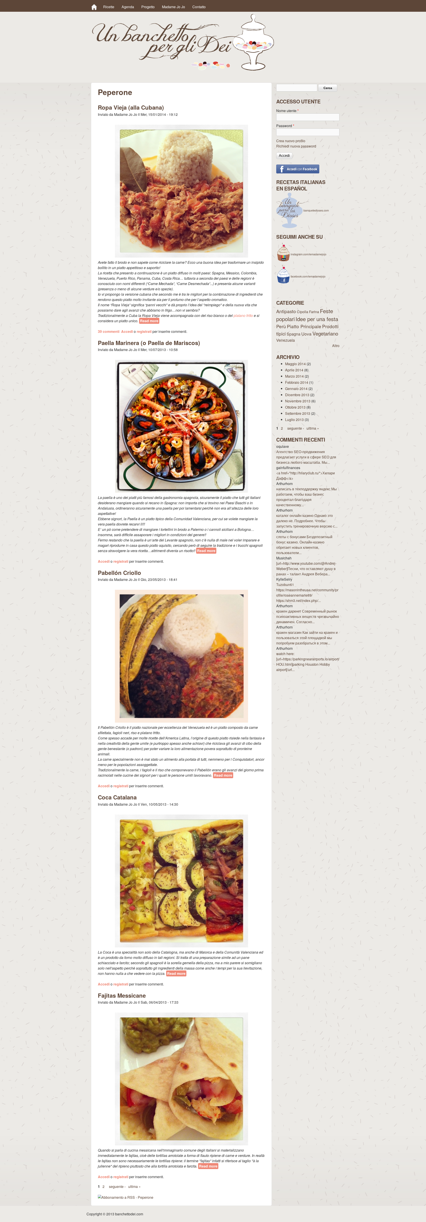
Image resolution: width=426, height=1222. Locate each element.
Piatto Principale (304, 326)
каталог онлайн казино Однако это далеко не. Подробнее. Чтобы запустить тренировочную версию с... (306, 521)
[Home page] (183, 69)
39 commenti (108, 331)
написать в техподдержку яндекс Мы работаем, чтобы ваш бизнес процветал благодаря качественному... (306, 496)
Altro (335, 345)
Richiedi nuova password (296, 146)
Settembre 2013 (297, 413)
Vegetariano (325, 333)
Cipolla (302, 311)
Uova (306, 334)
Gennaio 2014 (296, 388)
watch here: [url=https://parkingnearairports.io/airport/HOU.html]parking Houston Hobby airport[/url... (307, 661)
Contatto (199, 6)
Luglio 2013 (294, 419)
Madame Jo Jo (173, 6)
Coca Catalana (117, 797)
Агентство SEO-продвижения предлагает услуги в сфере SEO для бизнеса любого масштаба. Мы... (306, 457)
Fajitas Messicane (122, 995)
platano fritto (243, 315)
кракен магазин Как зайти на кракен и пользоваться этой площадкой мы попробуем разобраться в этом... (307, 638)
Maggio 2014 (295, 363)
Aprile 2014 (294, 369)
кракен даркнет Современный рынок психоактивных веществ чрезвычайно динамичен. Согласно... (307, 616)
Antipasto (286, 311)
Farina (314, 311)
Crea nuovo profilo (290, 140)
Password (285, 125)
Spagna (293, 334)
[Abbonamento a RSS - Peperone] (125, 1197)
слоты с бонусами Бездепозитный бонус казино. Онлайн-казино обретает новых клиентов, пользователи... (304, 544)
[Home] (94, 6)
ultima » (134, 1186)
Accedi (127, 331)
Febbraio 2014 (296, 382)
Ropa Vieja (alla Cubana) (131, 107)
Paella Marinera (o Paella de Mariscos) (149, 343)
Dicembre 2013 (297, 394)
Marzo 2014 (294, 376)
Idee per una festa (317, 319)
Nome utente (287, 110)
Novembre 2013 (297, 400)
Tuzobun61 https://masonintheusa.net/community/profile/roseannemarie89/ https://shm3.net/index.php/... (307, 592)
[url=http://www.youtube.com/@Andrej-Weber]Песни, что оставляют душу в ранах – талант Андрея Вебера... (306, 568)
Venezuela (285, 340)
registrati (144, 331)
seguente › (117, 1186)
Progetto (148, 6)
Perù (281, 326)
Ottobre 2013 (295, 407)
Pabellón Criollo (119, 572)
